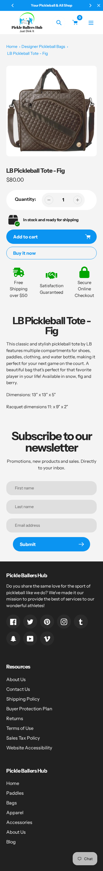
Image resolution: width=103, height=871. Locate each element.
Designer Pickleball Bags (43, 46)
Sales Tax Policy (23, 738)
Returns (14, 718)
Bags (11, 803)
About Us (16, 679)
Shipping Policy (22, 699)
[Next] (90, 5)
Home (11, 46)
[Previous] (13, 5)
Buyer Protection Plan (29, 708)
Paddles (15, 793)
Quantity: (25, 199)
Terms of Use (19, 728)
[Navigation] (90, 22)
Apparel (14, 812)
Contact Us (18, 689)
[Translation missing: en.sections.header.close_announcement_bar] (99, 5)
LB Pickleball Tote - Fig (27, 53)
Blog (11, 842)
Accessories (19, 822)
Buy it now (24, 253)
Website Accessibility (29, 748)
